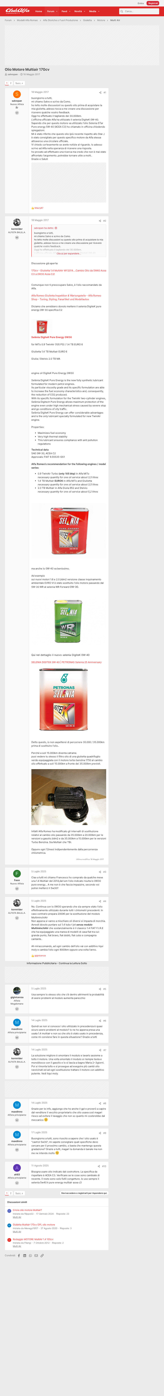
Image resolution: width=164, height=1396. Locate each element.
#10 (104, 1166)
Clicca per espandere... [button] (69, 253)
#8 (104, 1103)
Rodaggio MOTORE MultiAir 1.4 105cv (33, 1239)
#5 (104, 989)
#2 (104, 220)
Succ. (18, 83)
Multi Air (17, 1217)
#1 (105, 92)
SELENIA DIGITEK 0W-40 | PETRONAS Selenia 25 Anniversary (66, 662)
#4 (104, 901)
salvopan (13, 74)
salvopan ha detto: (44, 228)
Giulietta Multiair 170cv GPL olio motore (34, 1224)
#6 (104, 1020)
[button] (57, 11)
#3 (104, 871)
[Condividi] (100, 92)
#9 (104, 1133)
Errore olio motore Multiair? (27, 1210)
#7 (104, 1050)
